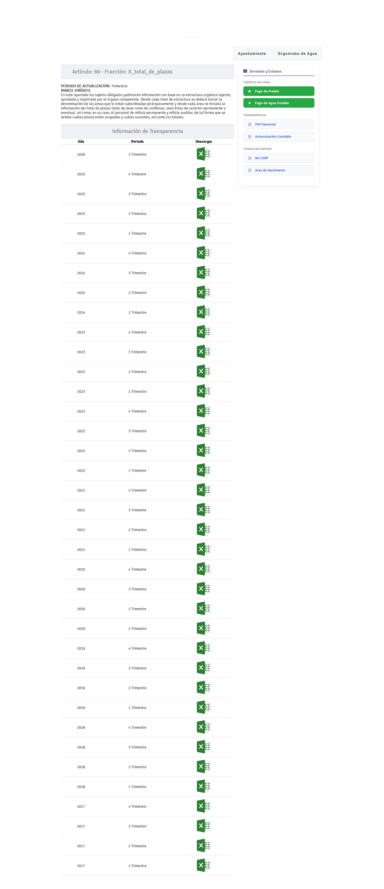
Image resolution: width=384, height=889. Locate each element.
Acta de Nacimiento (270, 170)
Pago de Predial (267, 91)
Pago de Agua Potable (272, 103)
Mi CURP (261, 158)
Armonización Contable (273, 136)
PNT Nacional (265, 124)
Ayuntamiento (253, 53)
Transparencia (187, 26)
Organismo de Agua (297, 53)
